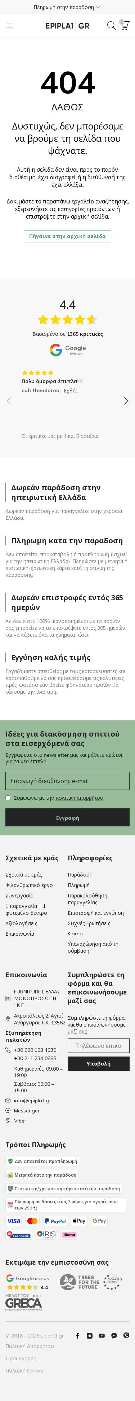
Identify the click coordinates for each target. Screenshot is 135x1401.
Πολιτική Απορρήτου (29, 1346)
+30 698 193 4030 (35, 1050)
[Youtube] (105, 1335)
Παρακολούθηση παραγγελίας (87, 899)
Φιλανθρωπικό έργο (29, 885)
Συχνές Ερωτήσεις (89, 923)
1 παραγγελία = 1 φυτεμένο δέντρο (26, 909)
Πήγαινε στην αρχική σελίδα (67, 236)
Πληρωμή (79, 885)
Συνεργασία (19, 895)
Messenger (27, 1110)
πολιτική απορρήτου (79, 798)
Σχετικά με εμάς (23, 874)
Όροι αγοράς (20, 1358)
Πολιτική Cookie (24, 1370)
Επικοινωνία (19, 934)
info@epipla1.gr (32, 1100)
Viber (20, 1120)
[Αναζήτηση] (111, 25)
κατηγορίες (71, 209)
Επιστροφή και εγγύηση (96, 913)
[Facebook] (80, 1335)
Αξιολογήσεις (21, 923)
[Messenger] (117, 1335)
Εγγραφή (67, 818)
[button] (67, 7)
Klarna (75, 933)
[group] (67, 379)
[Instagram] (92, 1335)
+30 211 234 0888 (35, 1058)
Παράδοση (80, 874)
